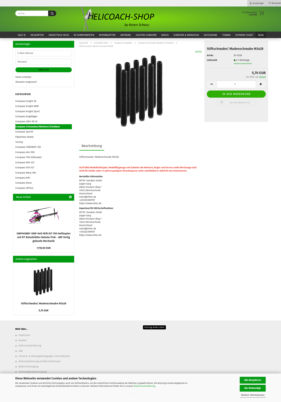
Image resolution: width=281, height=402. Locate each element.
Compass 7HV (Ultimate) (28, 157)
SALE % (22, 35)
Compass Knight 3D (25, 101)
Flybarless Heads (24, 136)
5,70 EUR (43, 310)
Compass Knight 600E (27, 106)
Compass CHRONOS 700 (28, 147)
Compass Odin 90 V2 (26, 121)
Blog (261, 35)
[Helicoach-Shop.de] (117, 19)
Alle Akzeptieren (252, 380)
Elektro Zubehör (146, 35)
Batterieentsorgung (28, 366)
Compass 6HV (22, 177)
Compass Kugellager (26, 116)
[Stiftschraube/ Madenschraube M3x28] (140, 91)
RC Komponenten (84, 35)
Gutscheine (210, 35)
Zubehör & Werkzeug (186, 35)
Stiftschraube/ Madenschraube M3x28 (43, 303)
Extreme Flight (244, 35)
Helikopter (37, 35)
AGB (21, 351)
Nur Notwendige (252, 388)
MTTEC (198, 51)
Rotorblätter (107, 35)
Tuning (226, 35)
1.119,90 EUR (44, 248)
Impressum (24, 335)
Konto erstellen (23, 77)
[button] (212, 84)
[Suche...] (52, 13)
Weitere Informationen (253, 395)
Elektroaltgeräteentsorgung (33, 371)
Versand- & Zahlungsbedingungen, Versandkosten (44, 356)
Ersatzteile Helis (59, 35)
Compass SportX (24, 131)
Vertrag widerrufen (154, 327)
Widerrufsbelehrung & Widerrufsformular (40, 361)
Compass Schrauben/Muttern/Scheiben (37, 126)
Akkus (165, 35)
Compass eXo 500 (24, 152)
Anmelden (43, 70)
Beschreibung (92, 146)
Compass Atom (23, 182)
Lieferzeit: (212, 60)
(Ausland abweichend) (243, 63)
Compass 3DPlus (24, 188)
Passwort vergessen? (26, 82)
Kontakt (23, 340)
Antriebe (125, 35)
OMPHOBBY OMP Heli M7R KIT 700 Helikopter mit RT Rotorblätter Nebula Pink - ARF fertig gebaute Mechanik (44, 237)
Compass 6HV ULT (25, 162)
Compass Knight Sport (27, 111)
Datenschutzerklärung (144, 386)
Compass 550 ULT (24, 167)
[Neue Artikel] (70, 197)
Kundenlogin (258, 3)
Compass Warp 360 (25, 172)
